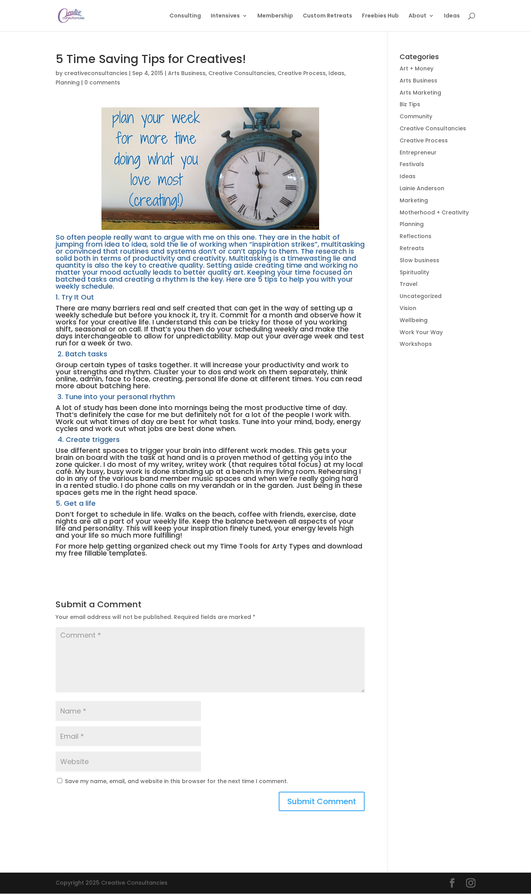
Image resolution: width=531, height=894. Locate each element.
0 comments (102, 82)
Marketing (414, 200)
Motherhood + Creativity (434, 212)
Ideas (452, 16)
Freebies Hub (380, 16)
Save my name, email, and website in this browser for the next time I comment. (176, 781)
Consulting (185, 16)
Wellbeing (414, 320)
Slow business (419, 260)
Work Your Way (421, 332)
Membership (275, 16)
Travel (408, 284)
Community (416, 116)
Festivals (412, 164)
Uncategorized (421, 296)
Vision (408, 308)
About (417, 16)
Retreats (412, 248)
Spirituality (414, 272)
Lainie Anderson (422, 188)
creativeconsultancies (96, 73)
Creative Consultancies (241, 73)
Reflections (415, 236)
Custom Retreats (327, 16)
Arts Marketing (420, 92)
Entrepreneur (418, 152)
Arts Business (187, 73)
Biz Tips (410, 104)
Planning (68, 82)
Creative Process (302, 73)
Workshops (416, 344)
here (140, 386)
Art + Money (416, 68)
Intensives (225, 16)
